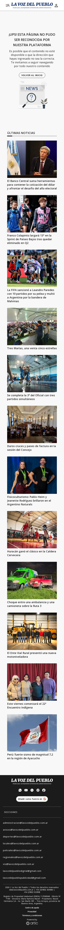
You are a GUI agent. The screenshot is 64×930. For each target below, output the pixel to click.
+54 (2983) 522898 (32, 892)
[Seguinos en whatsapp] (20, 791)
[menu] (7, 5)
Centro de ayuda (32, 908)
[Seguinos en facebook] (44, 791)
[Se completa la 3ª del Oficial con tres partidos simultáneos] (32, 373)
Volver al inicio (32, 75)
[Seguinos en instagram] (38, 791)
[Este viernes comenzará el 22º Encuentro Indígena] (32, 682)
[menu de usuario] (56, 5)
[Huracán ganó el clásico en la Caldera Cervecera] (32, 529)
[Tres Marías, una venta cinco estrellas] (32, 326)
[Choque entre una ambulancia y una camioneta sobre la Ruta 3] (32, 580)
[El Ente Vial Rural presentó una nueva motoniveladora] (32, 631)
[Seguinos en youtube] (26, 791)
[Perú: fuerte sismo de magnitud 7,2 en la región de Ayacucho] (32, 732)
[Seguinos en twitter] (32, 791)
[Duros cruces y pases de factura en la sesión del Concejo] (32, 424)
